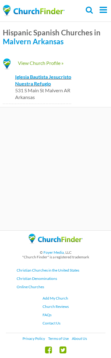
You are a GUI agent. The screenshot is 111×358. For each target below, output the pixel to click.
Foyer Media (53, 252)
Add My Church (55, 298)
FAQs (47, 314)
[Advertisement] (55, 168)
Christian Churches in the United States (48, 270)
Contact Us (51, 323)
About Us (79, 338)
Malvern (17, 41)
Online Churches (30, 286)
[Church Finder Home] (56, 246)
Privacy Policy (34, 338)
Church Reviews (56, 306)
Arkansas (48, 41)
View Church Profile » (41, 63)
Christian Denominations (37, 278)
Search (89, 10)
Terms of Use (58, 338)
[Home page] (33, 11)
